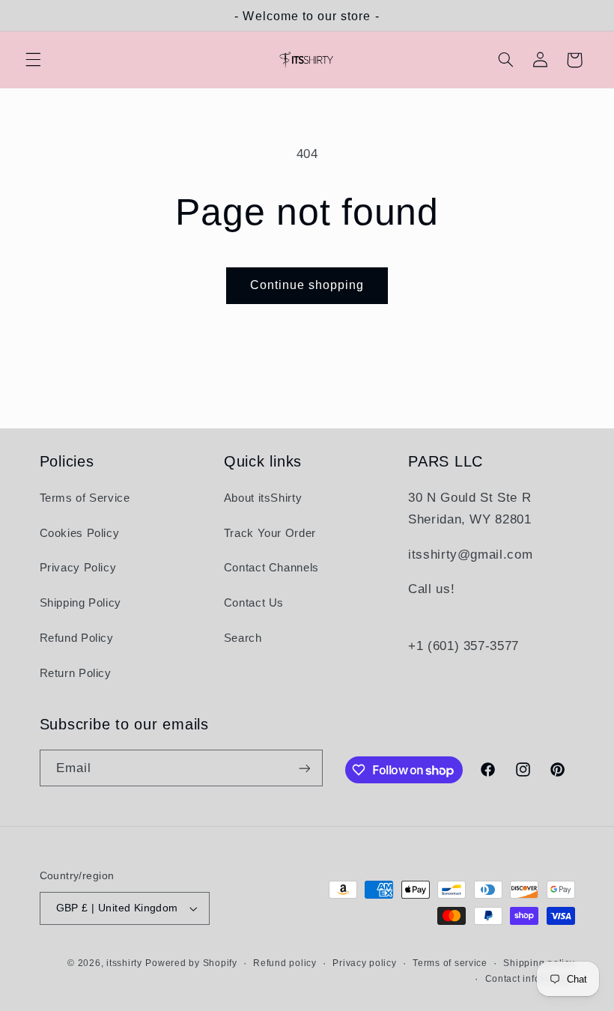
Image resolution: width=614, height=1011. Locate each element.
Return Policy (76, 673)
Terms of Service (85, 498)
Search (243, 638)
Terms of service (450, 963)
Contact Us (254, 603)
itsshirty (124, 963)
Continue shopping (307, 285)
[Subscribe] (304, 768)
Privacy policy (364, 963)
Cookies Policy (80, 533)
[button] (33, 60)
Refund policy (285, 963)
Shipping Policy (80, 603)
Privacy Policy (78, 568)
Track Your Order (270, 533)
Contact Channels (271, 568)
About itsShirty (263, 498)
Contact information (530, 978)
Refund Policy (77, 638)
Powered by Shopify (191, 963)
